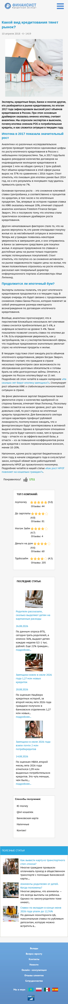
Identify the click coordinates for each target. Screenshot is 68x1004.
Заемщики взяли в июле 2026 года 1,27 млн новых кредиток (34, 678)
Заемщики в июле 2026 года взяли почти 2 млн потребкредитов (33, 745)
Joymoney (21, 502)
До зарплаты (23, 513)
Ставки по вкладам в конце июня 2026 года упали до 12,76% (40, 909)
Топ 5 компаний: (27, 494)
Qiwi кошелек (25, 812)
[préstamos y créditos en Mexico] (47, 989)
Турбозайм (21, 558)
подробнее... (23, 649)
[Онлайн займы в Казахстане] (30, 989)
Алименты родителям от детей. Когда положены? (39, 885)
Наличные (23, 824)
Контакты (34, 959)
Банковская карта (27, 818)
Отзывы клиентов (34, 975)
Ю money (22, 806)
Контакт (21, 830)
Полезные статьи (13, 850)
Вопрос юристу (34, 953)
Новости (34, 964)
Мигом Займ (22, 528)
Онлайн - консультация (34, 970)
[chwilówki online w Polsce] (39, 989)
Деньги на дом (24, 543)
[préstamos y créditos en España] (55, 989)
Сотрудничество (34, 980)
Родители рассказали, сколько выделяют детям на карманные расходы (33, 615)
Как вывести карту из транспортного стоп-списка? (42, 862)
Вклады (34, 948)
